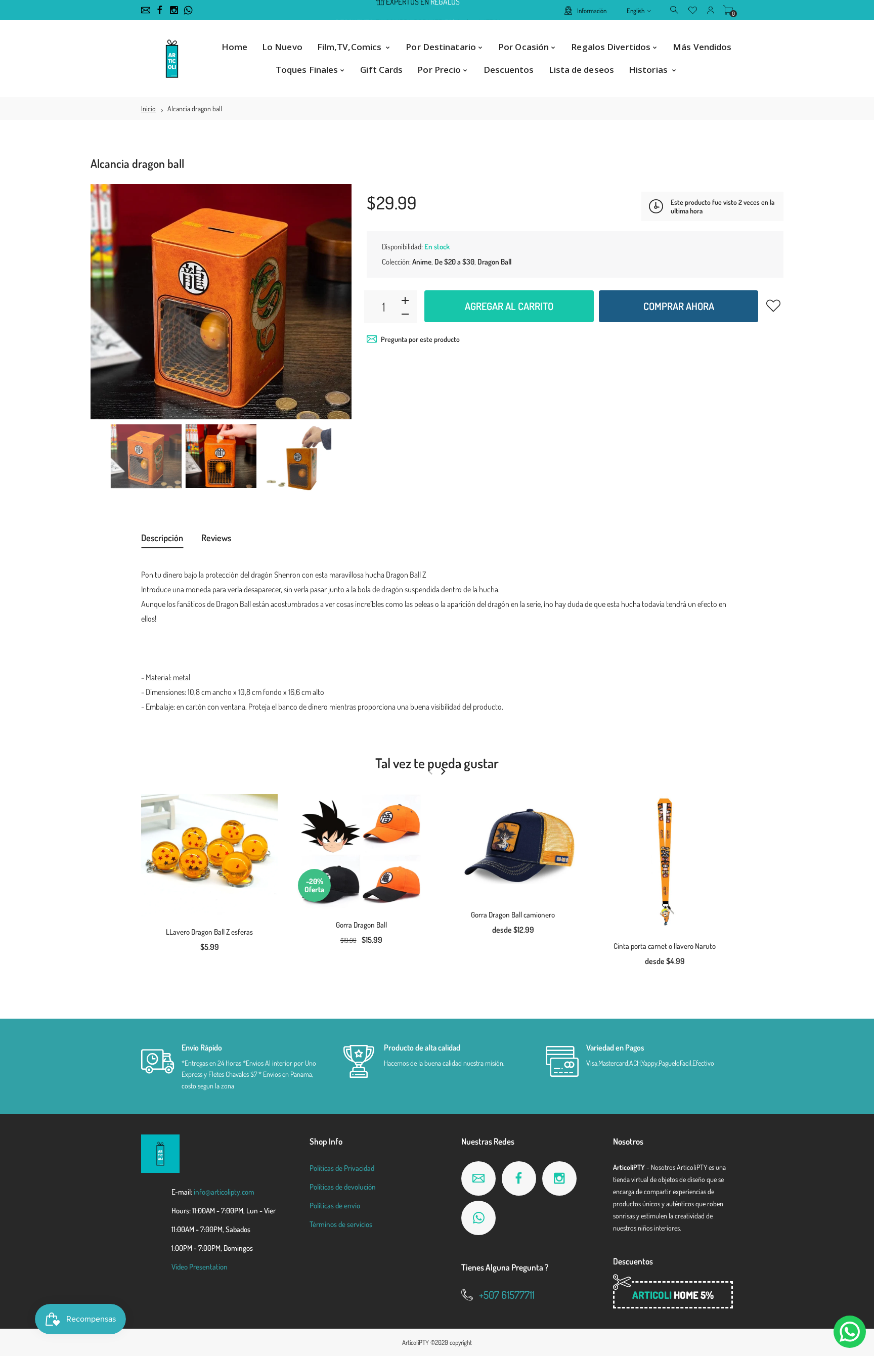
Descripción (162, 537)
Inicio (148, 108)
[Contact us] (850, 1332)
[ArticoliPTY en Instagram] (174, 10)
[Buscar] (675, 9)
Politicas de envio (335, 1205)
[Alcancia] (146, 456)
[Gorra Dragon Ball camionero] (513, 846)
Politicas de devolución (343, 1187)
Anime (421, 262)
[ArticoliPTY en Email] (146, 10)
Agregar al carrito (509, 306)
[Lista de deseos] (693, 9)
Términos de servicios (341, 1224)
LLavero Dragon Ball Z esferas (209, 932)
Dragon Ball (494, 262)
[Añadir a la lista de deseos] (773, 305)
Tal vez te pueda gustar (437, 762)
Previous (108, 302)
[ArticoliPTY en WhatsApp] (188, 10)
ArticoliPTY (415, 1342)
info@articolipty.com (224, 1192)
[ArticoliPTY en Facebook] (160, 10)
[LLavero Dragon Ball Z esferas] (209, 855)
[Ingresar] (710, 9)
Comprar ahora (678, 306)
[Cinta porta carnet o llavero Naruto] (664, 862)
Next (333, 302)
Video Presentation (199, 1267)
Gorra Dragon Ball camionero (513, 915)
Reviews (216, 537)
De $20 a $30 (454, 262)
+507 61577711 (507, 1294)
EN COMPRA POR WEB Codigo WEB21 (417, 11)
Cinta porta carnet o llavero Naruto (665, 946)
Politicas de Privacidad (342, 1168)
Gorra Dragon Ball (361, 925)
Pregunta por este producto (420, 339)
